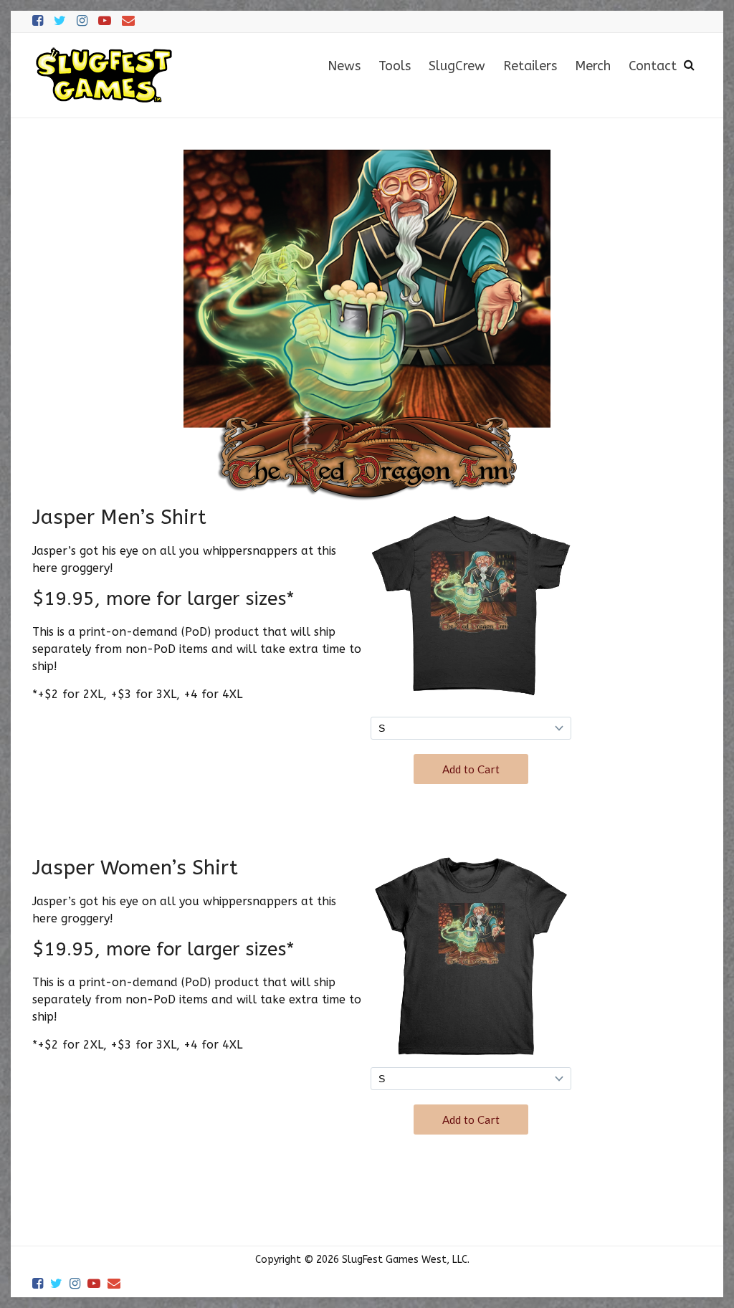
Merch (593, 66)
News (344, 66)
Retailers (530, 66)
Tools (394, 66)
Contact (653, 66)
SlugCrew (457, 66)
